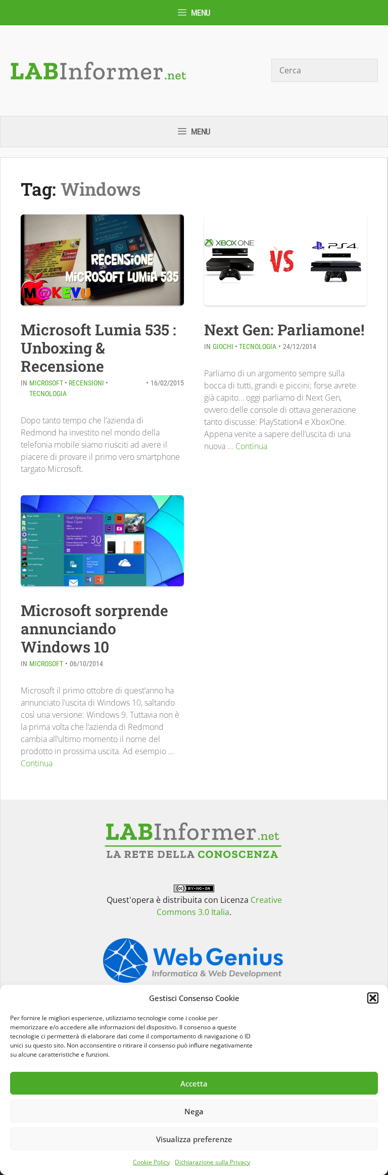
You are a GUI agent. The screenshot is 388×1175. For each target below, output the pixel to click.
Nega (194, 1111)
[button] (373, 998)
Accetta (194, 1083)
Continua (251, 446)
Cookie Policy (151, 1162)
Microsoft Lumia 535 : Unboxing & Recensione (98, 348)
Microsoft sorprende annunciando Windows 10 (94, 628)
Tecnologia (48, 393)
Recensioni (86, 383)
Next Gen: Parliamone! (284, 329)
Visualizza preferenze (194, 1139)
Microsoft (46, 383)
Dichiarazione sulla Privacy (212, 1162)
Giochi (223, 346)
